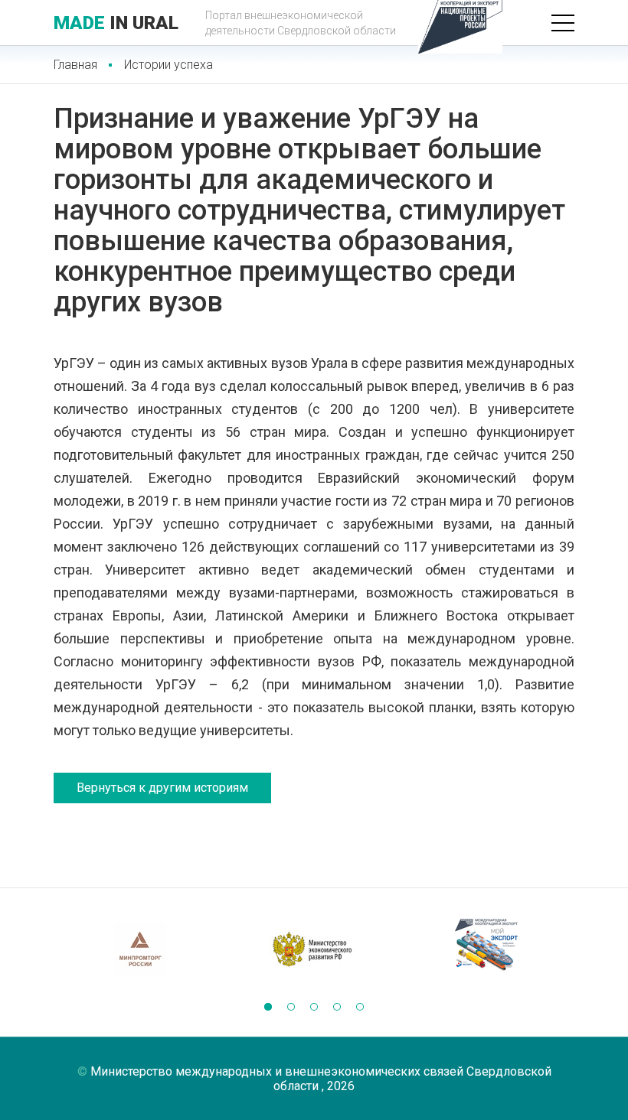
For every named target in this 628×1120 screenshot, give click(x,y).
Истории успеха (168, 64)
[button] (268, 1007)
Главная (75, 64)
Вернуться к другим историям (162, 787)
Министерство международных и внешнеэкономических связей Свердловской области (320, 1078)
